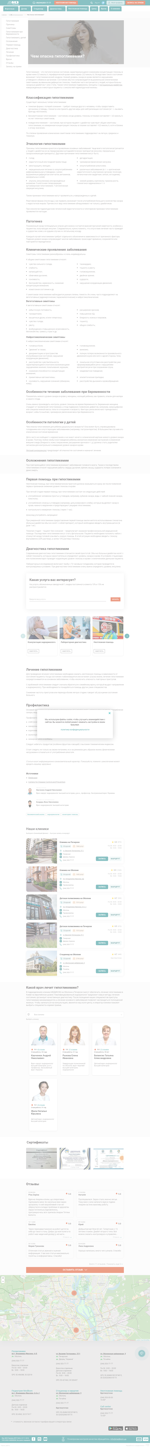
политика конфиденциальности (75, 729)
